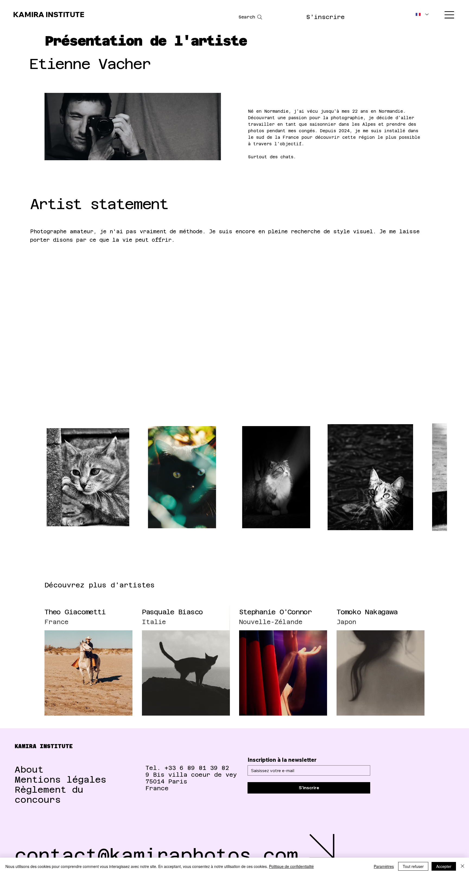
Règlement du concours (49, 795)
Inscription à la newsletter (282, 759)
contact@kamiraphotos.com (156, 855)
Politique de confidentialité (291, 866)
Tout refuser (413, 866)
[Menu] (449, 15)
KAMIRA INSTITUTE (45, 14)
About (29, 769)
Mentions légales (60, 780)
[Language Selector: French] (422, 14)
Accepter (443, 866)
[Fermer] (462, 866)
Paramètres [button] (384, 866)
